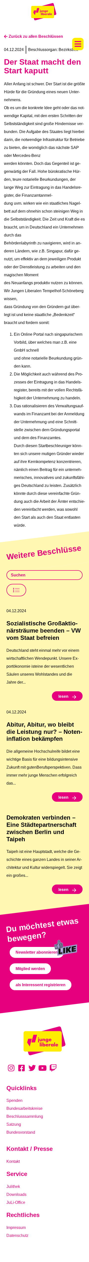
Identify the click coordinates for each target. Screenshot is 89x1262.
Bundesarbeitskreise (24, 1108)
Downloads (16, 1194)
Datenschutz (17, 1235)
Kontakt (13, 1161)
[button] (78, 44)
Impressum (16, 1227)
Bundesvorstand (20, 1132)
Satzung (13, 1124)
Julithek (13, 1186)
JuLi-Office (15, 1202)
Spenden (14, 1100)
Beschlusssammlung (24, 1116)
